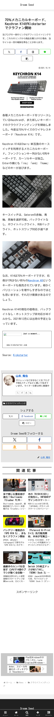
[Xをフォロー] (18, 393)
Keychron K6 (35, 280)
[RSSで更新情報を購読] (30, 393)
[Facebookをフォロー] (22, 393)
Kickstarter (20, 355)
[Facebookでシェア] (21, 51)
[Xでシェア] (9, 51)
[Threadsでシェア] (33, 51)
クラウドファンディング (16, 403)
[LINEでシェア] (45, 51)
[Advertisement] (27, 621)
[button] (27, 58)
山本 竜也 (22, 375)
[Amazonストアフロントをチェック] (26, 393)
